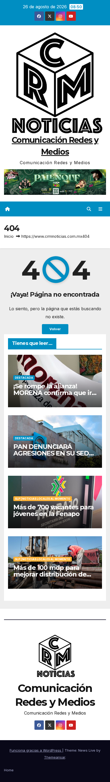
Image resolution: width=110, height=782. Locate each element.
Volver (55, 329)
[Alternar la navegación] (100, 209)
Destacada (24, 377)
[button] (89, 209)
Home (9, 770)
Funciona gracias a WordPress (36, 750)
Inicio (9, 236)
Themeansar (54, 757)
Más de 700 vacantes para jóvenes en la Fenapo (53, 510)
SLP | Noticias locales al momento (42, 498)
